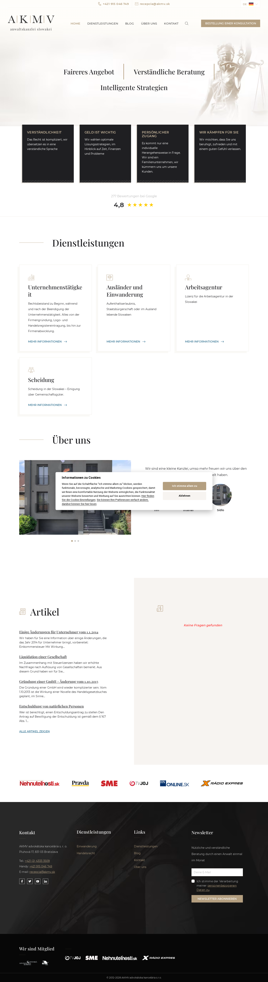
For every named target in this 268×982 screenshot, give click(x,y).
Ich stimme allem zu (184, 486)
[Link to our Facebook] (22, 881)
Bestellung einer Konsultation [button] (230, 23)
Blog (129, 23)
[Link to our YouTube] (37, 881)
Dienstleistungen (102, 23)
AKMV (31, 23)
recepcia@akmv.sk (155, 4)
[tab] (72, 541)
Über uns (149, 23)
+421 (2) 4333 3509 (37, 861)
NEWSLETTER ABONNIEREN (217, 899)
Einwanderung (87, 846)
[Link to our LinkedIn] (45, 881)
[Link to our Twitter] (30, 881)
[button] (250, 4)
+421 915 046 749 (116, 4)
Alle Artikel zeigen (34, 731)
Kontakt (171, 23)
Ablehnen (184, 495)
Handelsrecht (86, 853)
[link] (186, 23)
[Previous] (23, 501)
